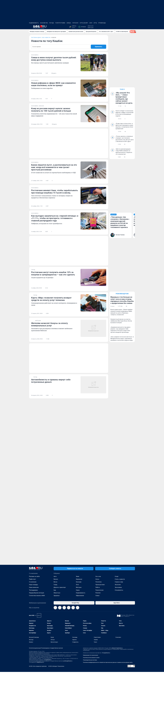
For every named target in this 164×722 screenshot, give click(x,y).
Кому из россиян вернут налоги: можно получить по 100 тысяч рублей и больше (51, 109)
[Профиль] (134, 26)
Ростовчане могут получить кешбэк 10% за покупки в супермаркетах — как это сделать (53, 273)
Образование (80, 595)
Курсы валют (84, 23)
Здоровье (57, 595)
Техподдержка (33, 590)
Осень (97, 579)
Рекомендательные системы (90, 660)
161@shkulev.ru (47, 659)
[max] (68, 607)
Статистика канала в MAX (37, 595)
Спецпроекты (119, 590)
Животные (57, 593)
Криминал (79, 579)
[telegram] (55, 607)
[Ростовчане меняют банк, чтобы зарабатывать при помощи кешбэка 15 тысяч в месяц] (93, 195)
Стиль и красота (120, 579)
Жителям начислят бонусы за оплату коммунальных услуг (49, 324)
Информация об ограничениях (90, 655)
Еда (55, 590)
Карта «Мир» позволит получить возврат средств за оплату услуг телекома (51, 299)
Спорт (116, 576)
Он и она (98, 576)
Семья (97, 595)
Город (55, 584)
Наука (78, 590)
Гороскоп (75, 23)
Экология (118, 584)
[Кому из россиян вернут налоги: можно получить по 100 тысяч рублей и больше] (93, 113)
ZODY (90, 23)
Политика (98, 582)
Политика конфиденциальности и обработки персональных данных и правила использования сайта (107, 662)
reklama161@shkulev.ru (117, 648)
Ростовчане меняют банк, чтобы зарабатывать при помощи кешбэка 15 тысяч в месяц (54, 191)
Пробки (82, 27)
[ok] (64, 607)
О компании (32, 582)
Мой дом (78, 587)
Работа (97, 587)
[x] (73, 607)
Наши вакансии (34, 587)
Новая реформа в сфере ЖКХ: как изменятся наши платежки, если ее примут (53, 84)
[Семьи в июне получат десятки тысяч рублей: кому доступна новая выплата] (93, 62)
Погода (51, 23)
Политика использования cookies (91, 657)
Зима (77, 576)
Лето (77, 584)
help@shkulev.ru (40, 662)
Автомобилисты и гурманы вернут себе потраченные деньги (50, 380)
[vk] (60, 607)
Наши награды (33, 584)
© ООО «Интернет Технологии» (56, 666)
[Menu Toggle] (30, 26)
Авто (55, 576)
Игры (95, 23)
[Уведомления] (130, 26)
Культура (78, 582)
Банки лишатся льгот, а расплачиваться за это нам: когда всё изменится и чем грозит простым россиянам (54, 167)
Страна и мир (119, 582)
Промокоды (102, 23)
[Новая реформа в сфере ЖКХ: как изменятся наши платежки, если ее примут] (93, 88)
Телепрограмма (60, 23)
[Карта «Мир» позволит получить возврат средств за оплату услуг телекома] (93, 302)
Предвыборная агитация (36, 593)
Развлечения (99, 590)
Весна (55, 582)
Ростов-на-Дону (36, 37)
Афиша (69, 23)
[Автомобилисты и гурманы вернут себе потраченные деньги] (93, 384)
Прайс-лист (32, 579)
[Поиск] (126, 26)
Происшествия (100, 584)
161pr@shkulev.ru (106, 652)
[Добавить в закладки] (105, 73)
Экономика (118, 587)
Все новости (46, 37)
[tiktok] (77, 607)
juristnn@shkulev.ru (67, 661)
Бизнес (56, 579)
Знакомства (44, 23)
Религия (97, 593)
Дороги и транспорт (60, 587)
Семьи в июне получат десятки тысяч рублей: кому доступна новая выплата (53, 58)
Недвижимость (34, 23)
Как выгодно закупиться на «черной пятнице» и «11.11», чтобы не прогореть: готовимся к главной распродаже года (54, 218)
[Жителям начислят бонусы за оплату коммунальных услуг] (93, 328)
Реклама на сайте (34, 576)
